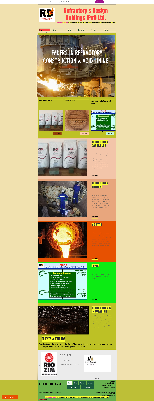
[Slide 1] (95, 378)
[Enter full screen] (87, 332)
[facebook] (110, 382)
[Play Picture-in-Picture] (84, 332)
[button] (110, 133)
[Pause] (40, 332)
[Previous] (39, 66)
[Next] (113, 66)
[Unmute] (42, 332)
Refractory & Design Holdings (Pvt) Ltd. (86, 14)
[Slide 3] (77, 94)
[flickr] (114, 382)
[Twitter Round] (112, 382)
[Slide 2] (75, 94)
